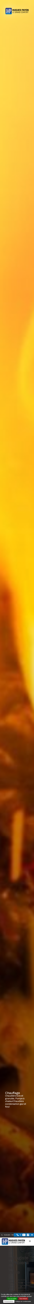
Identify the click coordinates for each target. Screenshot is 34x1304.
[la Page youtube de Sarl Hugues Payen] (23, 1235)
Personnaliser (9, 1301)
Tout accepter (11, 1298)
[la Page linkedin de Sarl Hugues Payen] (31, 1235)
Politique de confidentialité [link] (23, 1301)
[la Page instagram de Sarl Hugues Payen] (27, 1235)
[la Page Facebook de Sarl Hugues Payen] (20, 1235)
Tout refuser (23, 1298)
